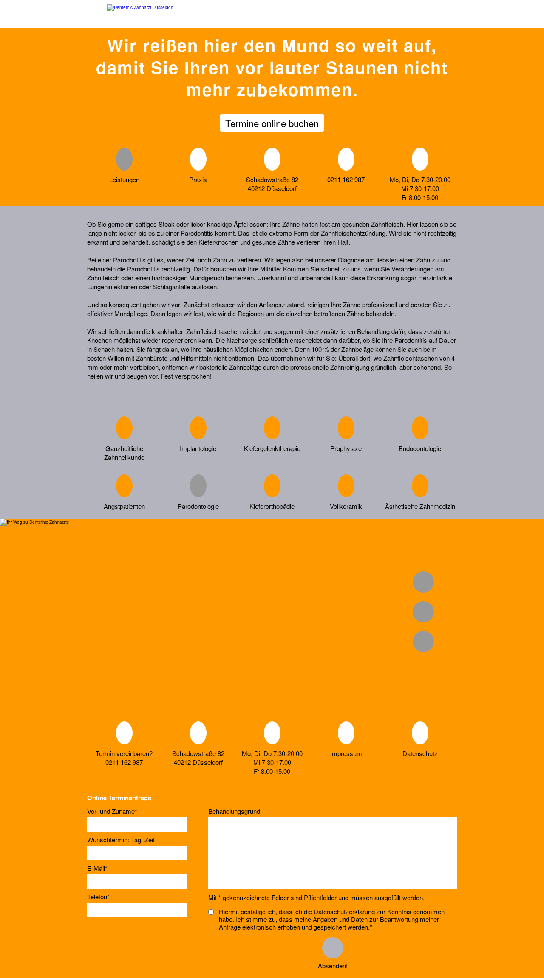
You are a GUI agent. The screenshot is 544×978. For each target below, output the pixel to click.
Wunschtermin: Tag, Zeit (121, 840)
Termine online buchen (272, 123)
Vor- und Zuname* (112, 811)
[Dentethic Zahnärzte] (140, 13)
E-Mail (97, 868)
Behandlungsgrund (234, 811)
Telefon (98, 897)
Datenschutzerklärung (344, 911)
